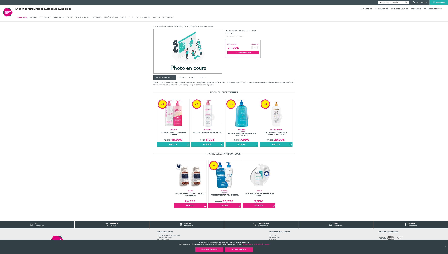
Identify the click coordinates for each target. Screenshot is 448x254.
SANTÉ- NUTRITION (111, 17)
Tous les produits (158, 26)
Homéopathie (45, 17)
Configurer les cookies (209, 249)
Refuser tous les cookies (261, 244)
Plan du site (272, 239)
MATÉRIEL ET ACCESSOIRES (163, 17)
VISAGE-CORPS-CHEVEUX (62, 17)
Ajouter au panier (244, 52)
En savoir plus (247, 244)
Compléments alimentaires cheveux (202, 26)
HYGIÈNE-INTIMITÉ (81, 17)
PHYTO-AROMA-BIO (143, 17)
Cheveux (186, 26)
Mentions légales (274, 237)
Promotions (22, 17)
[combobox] (390, 2)
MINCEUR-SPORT (127, 17)
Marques (33, 17)
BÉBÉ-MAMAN (96, 17)
